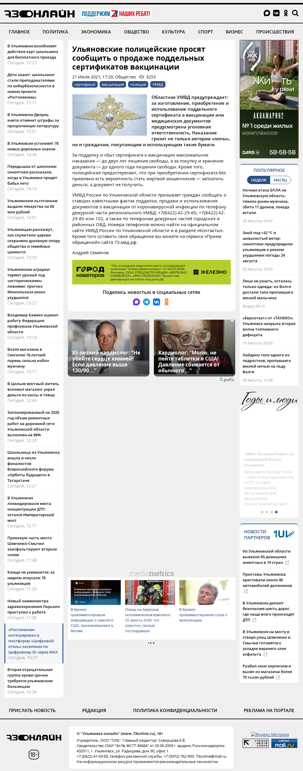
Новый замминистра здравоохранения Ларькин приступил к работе (33, 606)
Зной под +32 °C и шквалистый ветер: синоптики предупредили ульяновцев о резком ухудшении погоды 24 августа (268, 246)
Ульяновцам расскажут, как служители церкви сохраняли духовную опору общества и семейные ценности (33, 241)
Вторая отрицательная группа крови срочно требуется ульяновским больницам (30, 678)
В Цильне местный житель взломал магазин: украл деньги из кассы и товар (33, 389)
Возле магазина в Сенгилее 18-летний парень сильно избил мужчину (28, 358)
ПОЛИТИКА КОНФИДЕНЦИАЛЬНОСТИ (175, 710)
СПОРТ (205, 32)
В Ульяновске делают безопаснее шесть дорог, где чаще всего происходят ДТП (269, 611)
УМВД (157, 84)
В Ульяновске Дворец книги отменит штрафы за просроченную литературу (33, 120)
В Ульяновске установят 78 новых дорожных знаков (33, 146)
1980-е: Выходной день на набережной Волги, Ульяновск (269, 459)
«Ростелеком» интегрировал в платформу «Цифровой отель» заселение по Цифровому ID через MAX (33, 641)
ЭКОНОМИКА (96, 32)
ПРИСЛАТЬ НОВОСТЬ (32, 710)
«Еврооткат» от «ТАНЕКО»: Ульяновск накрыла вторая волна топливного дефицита (269, 326)
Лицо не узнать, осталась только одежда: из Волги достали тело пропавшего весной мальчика (268, 289)
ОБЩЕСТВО (136, 32)
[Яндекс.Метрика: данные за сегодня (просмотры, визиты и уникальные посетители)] (270, 734)
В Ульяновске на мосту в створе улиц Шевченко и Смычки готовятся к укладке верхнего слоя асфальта (267, 643)
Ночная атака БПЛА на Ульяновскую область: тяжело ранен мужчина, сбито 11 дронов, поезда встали (266, 201)
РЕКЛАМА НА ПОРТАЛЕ (269, 710)
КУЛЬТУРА (173, 32)
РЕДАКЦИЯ (94, 710)
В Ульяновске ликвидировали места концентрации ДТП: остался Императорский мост (30, 509)
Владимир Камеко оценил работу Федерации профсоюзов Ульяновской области (32, 323)
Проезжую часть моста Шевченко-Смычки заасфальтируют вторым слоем (32, 546)
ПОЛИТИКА (55, 32)
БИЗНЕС (234, 32)
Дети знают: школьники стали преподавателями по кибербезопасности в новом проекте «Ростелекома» (31, 86)
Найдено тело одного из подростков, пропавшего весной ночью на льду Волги (267, 363)
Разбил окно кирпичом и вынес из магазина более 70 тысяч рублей (267, 671)
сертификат (85, 84)
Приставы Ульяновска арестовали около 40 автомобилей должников (267, 580)
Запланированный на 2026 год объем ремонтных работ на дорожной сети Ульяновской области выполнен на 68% (33, 423)
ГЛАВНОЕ (19, 32)
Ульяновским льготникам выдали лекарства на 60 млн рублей (32, 206)
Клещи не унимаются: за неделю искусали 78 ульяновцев (31, 577)
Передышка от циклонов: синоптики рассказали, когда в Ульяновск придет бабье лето (32, 175)
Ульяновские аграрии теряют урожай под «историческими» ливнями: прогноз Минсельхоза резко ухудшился (28, 283)
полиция (138, 84)
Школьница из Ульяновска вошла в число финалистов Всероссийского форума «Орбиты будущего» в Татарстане (33, 466)
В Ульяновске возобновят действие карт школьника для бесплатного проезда (32, 51)
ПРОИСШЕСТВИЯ (275, 32)
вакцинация (113, 84)
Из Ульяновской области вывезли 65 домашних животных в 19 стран (267, 556)
